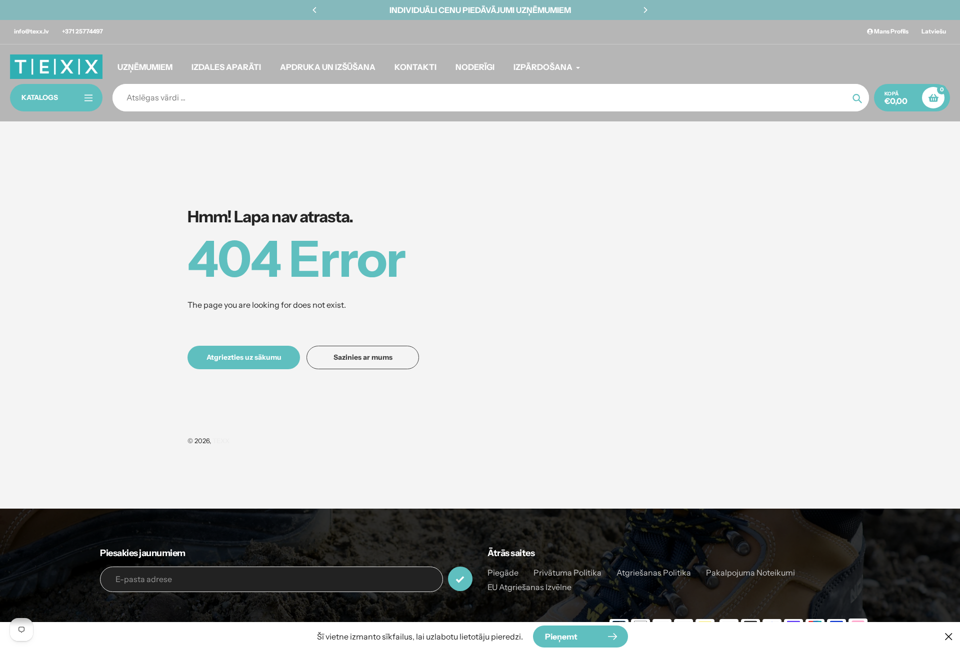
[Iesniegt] (460, 579)
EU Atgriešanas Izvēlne (530, 587)
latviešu (934, 31)
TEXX (221, 441)
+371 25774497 (82, 31)
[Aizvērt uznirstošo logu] (948, 636)
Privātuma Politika (568, 573)
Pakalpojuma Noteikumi (750, 573)
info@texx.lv (31, 31)
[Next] (645, 10)
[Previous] (315, 10)
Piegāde (503, 573)
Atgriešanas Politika (653, 573)
